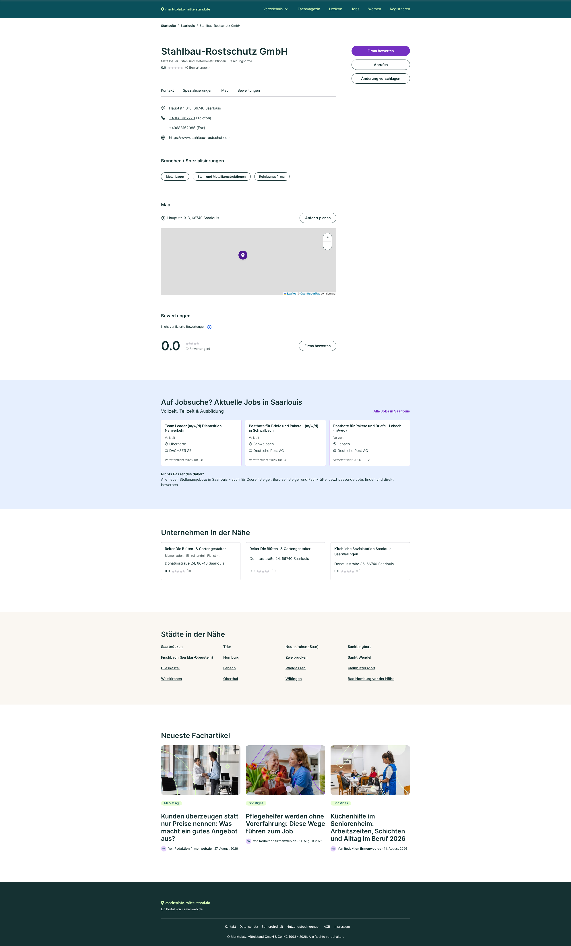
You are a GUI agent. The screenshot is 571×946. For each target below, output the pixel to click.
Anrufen (381, 64)
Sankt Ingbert (359, 646)
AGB (327, 926)
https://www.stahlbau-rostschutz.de (199, 137)
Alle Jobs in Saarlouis (391, 411)
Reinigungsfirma (272, 176)
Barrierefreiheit (272, 926)
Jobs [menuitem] (355, 9)
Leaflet (291, 293)
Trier (227, 646)
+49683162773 (182, 118)
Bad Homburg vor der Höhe (371, 678)
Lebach (229, 668)
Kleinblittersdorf (361, 668)
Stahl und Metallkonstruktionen (222, 176)
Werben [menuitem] (374, 9)
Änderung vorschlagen (380, 78)
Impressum (342, 926)
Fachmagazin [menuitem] (309, 9)
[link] (201, 443)
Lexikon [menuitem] (335, 9)
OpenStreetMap (310, 293)
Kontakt (230, 926)
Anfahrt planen (318, 218)
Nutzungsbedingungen (303, 926)
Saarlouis (187, 25)
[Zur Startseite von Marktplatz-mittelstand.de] (185, 9)
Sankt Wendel (359, 657)
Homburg (231, 657)
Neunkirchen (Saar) (302, 646)
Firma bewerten (317, 346)
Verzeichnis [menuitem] (273, 9)
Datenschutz (249, 926)
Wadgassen (296, 668)
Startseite (168, 25)
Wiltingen (294, 678)
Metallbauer (175, 176)
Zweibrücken (297, 657)
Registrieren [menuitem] (400, 9)
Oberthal (230, 678)
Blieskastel (170, 668)
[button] (243, 256)
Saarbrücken (172, 646)
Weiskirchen (171, 678)
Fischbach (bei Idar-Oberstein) (187, 657)
